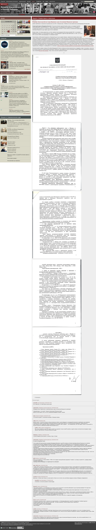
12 (9, 27)
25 (6, 31)
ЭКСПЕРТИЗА (52, 1)
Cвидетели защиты (11, 143)
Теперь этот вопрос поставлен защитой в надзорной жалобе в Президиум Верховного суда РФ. (75, 45)
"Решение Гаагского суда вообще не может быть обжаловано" (13, 86)
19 (9, 29)
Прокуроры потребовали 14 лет (14, 147)
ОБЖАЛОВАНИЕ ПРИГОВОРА (12, 1)
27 (11, 31)
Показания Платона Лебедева (13, 136)
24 (4, 31)
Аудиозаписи (20, 33)
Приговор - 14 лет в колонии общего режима (16, 120)
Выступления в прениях (12, 158)
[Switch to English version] (94, 12)
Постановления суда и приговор (14, 160)
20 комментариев (4, 90)
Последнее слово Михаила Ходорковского (16, 129)
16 (2, 29)
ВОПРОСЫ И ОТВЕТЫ (91, 14)
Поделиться (38, 397)
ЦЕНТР (4, 4)
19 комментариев (12, 83)
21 (13, 29)
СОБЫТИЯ (3, 1)
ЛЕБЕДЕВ (29, 1)
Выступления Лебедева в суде (13, 137)
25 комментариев (12, 48)
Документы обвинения (12, 149)
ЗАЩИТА (33, 1)
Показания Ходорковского (12, 130)
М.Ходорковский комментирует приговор (15, 133)
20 (11, 29)
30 (2, 33)
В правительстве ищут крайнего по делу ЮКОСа (18, 93)
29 (15, 31)
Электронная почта (78, 523)
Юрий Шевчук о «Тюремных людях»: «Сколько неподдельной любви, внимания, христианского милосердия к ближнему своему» (18, 77)
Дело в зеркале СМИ (7, 73)
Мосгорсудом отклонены (43, 50)
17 (4, 29)
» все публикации (26, 113)
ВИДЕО (46, 1)
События (3, 38)
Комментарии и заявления (46, 18)
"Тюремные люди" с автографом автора (17, 62)
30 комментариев (12, 107)
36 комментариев (4, 59)
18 (6, 29)
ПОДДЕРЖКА (38, 1)
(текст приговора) (11, 121)
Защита (34, 18)
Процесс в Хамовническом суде (11, 117)
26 (9, 31)
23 (2, 31)
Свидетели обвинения (12, 150)
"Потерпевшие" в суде (12, 152)
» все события (27, 69)
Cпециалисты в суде (11, 145)
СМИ (43, 1)
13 (11, 27)
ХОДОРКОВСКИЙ (22, 1)
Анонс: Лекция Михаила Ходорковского (17, 42)
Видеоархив (19, 24)
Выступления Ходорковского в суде (14, 132)
